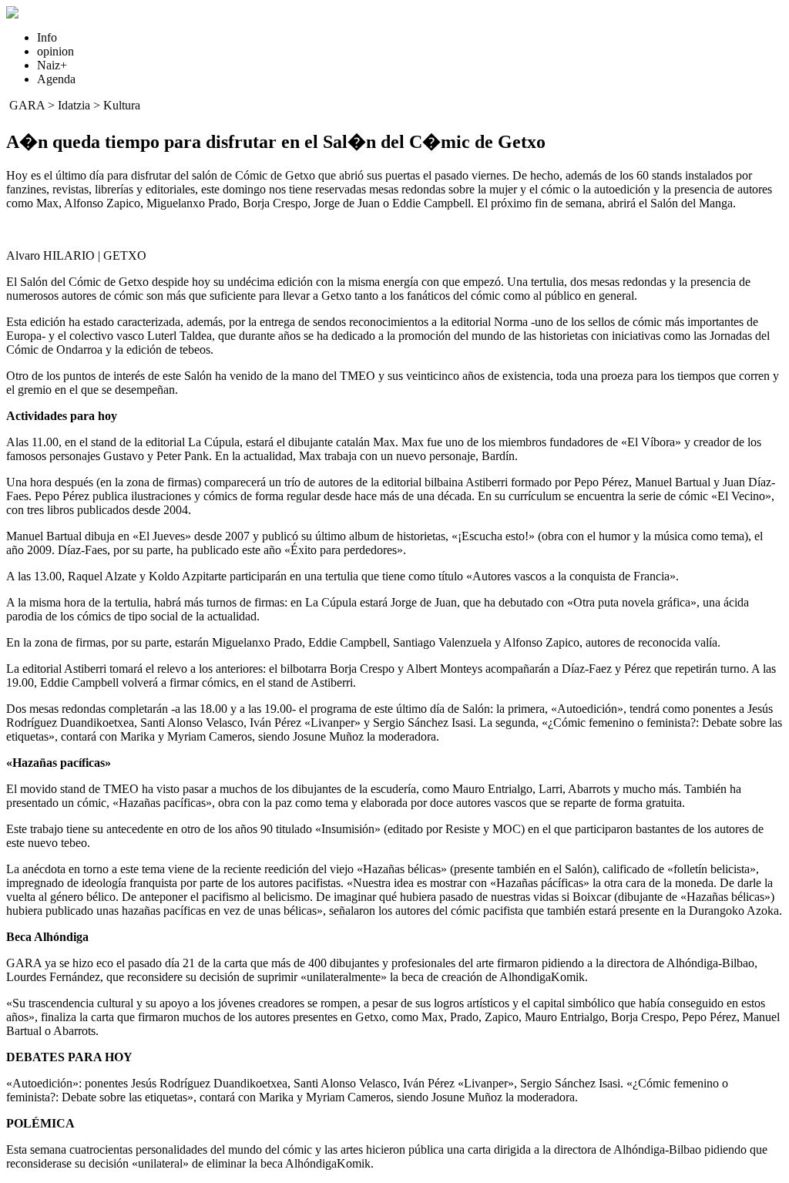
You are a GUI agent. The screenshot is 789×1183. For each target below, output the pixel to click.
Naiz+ (52, 65)
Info (47, 37)
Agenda (56, 79)
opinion (55, 51)
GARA (27, 105)
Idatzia (74, 105)
